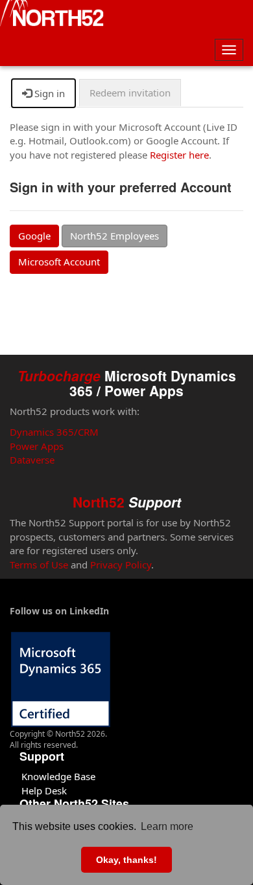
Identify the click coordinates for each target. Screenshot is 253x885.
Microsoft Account (59, 261)
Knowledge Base (58, 776)
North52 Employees (114, 235)
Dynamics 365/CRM (54, 431)
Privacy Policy (120, 564)
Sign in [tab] (48, 93)
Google (34, 235)
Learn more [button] (167, 826)
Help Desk (44, 790)
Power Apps (37, 446)
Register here (179, 154)
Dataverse (32, 459)
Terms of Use (39, 564)
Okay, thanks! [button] (126, 860)
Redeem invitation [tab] (130, 92)
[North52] (52, 14)
